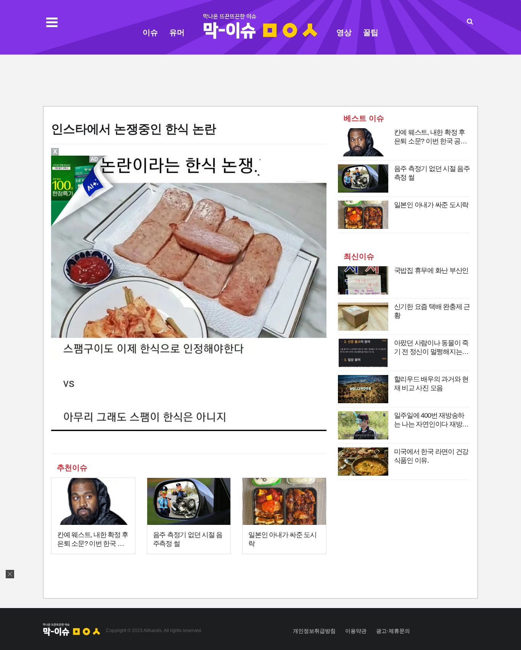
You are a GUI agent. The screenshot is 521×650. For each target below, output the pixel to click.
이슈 (150, 32)
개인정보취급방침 (314, 631)
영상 (344, 32)
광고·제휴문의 (393, 631)
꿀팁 (370, 32)
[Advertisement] (260, 79)
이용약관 (356, 631)
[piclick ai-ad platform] (95, 159)
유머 (177, 32)
